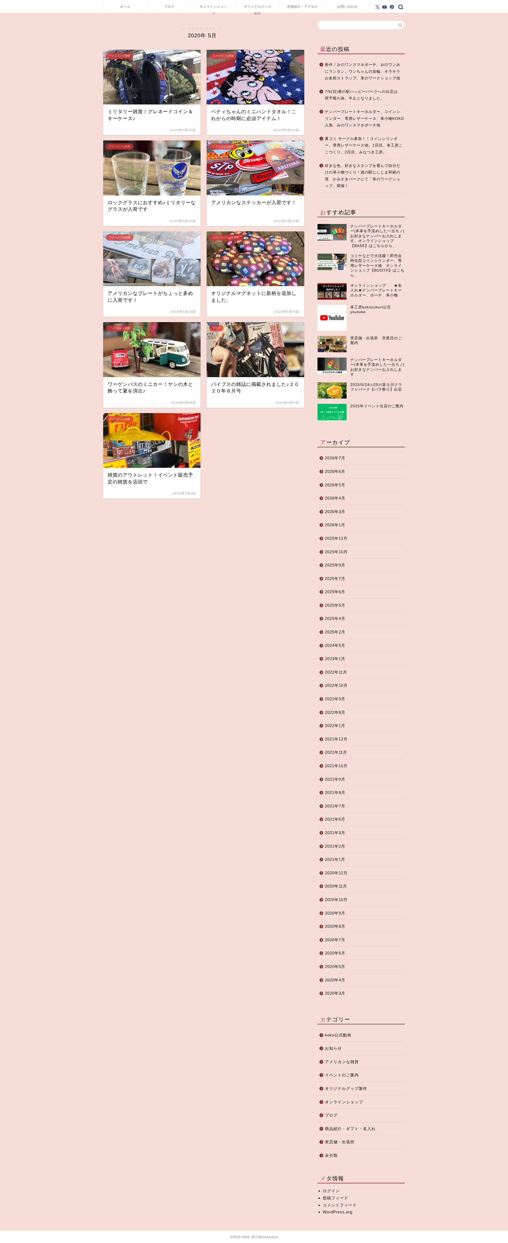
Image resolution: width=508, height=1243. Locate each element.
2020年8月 (335, 926)
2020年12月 (336, 873)
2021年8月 (335, 792)
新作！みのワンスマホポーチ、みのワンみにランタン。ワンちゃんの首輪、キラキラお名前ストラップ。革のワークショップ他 (362, 71)
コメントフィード (340, 1205)
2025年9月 (335, 565)
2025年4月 (335, 618)
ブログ (169, 6)
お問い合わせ (347, 6)
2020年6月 (335, 953)
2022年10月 (336, 685)
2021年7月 (335, 806)
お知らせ (333, 1048)
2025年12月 (336, 538)
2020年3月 (335, 993)
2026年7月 (335, 458)
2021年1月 (335, 859)
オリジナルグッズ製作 (346, 1088)
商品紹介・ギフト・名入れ (350, 1128)
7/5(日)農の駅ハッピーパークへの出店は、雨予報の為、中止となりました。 (363, 95)
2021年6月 (335, 819)
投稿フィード (335, 1198)
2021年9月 (335, 779)
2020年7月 (335, 940)
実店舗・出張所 (340, 1142)
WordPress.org (337, 1212)
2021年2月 (335, 846)
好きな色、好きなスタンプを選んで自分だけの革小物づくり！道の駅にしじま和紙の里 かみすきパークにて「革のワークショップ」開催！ (362, 176)
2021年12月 (336, 739)
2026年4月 (335, 498)
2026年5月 (335, 485)
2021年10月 (336, 766)
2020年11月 (336, 886)
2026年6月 (335, 471)
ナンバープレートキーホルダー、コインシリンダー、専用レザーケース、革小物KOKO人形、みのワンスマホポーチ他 (364, 118)
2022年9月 (335, 699)
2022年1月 (335, 725)
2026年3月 (335, 511)
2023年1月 (335, 658)
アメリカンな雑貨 (342, 1061)
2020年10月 (336, 899)
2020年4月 (335, 980)
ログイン (331, 1191)
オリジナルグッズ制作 (257, 8)
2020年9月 (335, 913)
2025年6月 (335, 591)
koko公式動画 (338, 1035)
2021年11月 (336, 752)
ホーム (125, 6)
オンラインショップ (213, 8)
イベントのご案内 (342, 1075)
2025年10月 (336, 552)
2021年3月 (335, 832)
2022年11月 (336, 672)
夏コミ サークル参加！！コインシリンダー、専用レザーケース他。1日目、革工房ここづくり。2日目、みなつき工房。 (364, 145)
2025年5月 (335, 605)
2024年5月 (335, 645)
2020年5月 (335, 966)
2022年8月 (335, 712)
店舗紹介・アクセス (302, 6)
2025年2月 (335, 632)
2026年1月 (335, 525)
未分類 (331, 1155)
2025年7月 (335, 578)
